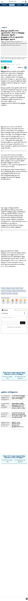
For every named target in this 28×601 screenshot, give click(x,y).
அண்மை (4, 4)
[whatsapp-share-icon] (2, 68)
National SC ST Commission (6, 293)
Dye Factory (15, 293)
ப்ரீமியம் (12, 5)
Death (17, 288)
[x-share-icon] (5, 68)
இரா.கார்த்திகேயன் (7, 61)
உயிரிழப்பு (3, 288)
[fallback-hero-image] (6, 398)
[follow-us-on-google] (25, 67)
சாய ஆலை (9, 291)
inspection (3, 291)
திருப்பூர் (8, 288)
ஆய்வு (13, 288)
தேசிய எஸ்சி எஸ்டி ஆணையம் (19, 291)
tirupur (21, 288)
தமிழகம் (19, 4)
